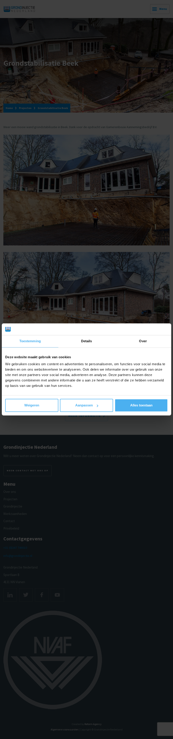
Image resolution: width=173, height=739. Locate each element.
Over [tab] (143, 341)
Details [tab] (86, 341)
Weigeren (31, 405)
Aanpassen (84, 405)
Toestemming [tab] (30, 341)
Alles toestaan (141, 405)
